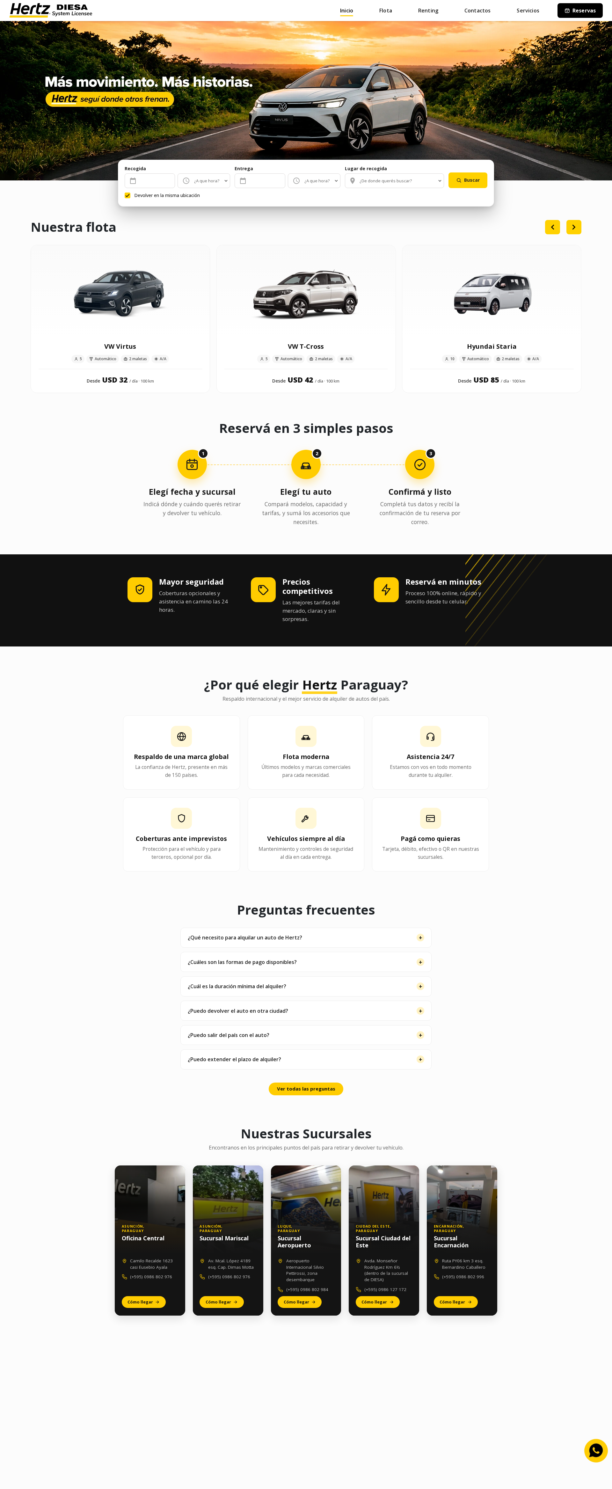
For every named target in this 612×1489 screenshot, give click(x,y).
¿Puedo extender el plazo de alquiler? (234, 1059)
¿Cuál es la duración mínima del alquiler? (237, 986)
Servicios (528, 10)
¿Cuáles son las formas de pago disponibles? (242, 962)
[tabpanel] (306, 317)
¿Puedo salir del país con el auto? (228, 1035)
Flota (385, 10)
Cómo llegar (140, 1302)
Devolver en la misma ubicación (167, 195)
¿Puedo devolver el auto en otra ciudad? (238, 1010)
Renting (428, 10)
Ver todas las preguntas (306, 1088)
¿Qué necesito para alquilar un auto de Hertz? (245, 937)
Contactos (477, 10)
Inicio (346, 10)
